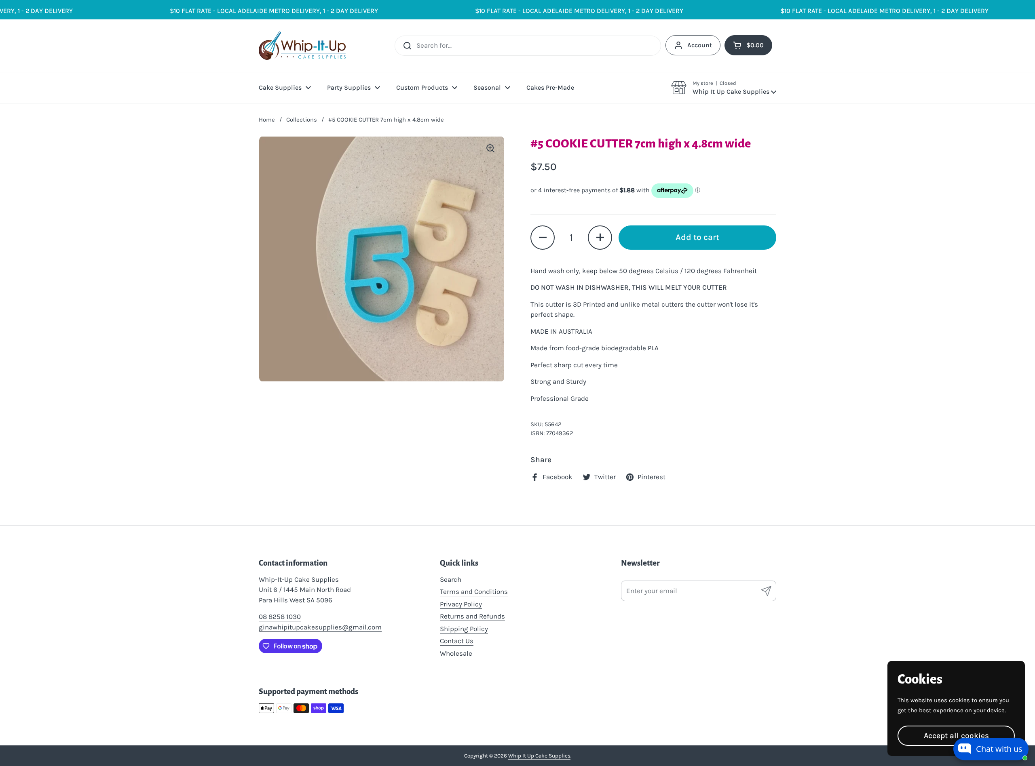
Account (699, 45)
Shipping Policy (464, 629)
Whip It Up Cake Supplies (539, 756)
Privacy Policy (461, 604)
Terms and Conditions (474, 591)
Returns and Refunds (472, 616)
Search (450, 579)
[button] (723, 87)
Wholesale (456, 653)
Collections (301, 119)
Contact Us (456, 641)
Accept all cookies (956, 735)
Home (267, 119)
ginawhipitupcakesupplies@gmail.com (320, 627)
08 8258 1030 (280, 616)
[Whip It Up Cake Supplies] (302, 46)
